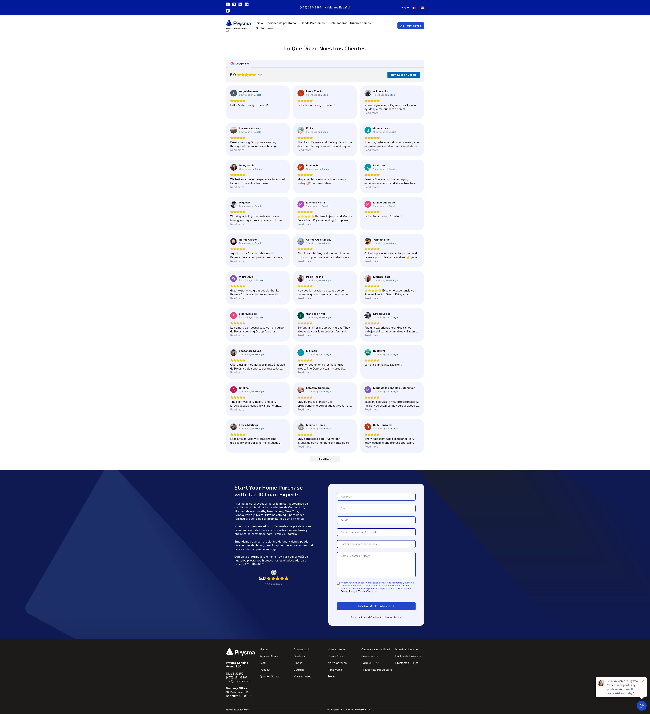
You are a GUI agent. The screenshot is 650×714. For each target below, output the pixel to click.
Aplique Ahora (269, 656)
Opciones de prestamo (280, 23)
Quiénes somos (360, 23)
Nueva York (335, 656)
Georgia (299, 669)
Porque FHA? (370, 663)
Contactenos (369, 656)
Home (264, 649)
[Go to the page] (238, 22)
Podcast (265, 669)
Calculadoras (339, 23)
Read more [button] (371, 113)
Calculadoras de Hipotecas (377, 649)
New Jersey (275, 511)
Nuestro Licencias (406, 649)
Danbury (299, 656)
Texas (260, 515)
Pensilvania (335, 669)
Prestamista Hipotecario (376, 669)
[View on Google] (233, 93)
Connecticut (296, 507)
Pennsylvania (243, 515)
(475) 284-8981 (310, 7)
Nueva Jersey (337, 649)
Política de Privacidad (408, 656)
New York (291, 511)
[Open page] (414, 7)
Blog (263, 663)
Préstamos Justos (406, 663)
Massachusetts (255, 511)
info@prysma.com (238, 681)
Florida (239, 511)
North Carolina (337, 663)
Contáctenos (264, 28)
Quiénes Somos (270, 676)
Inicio (259, 23)
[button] (228, 4)
